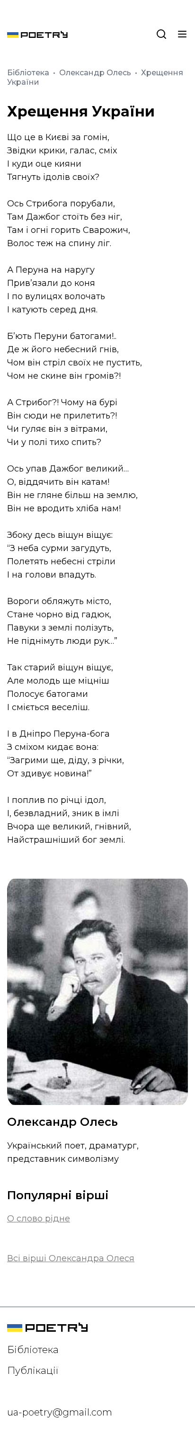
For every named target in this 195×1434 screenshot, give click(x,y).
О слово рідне (38, 1218)
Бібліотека (29, 72)
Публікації (33, 1370)
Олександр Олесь (96, 72)
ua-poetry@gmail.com (59, 1412)
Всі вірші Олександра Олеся (70, 1258)
